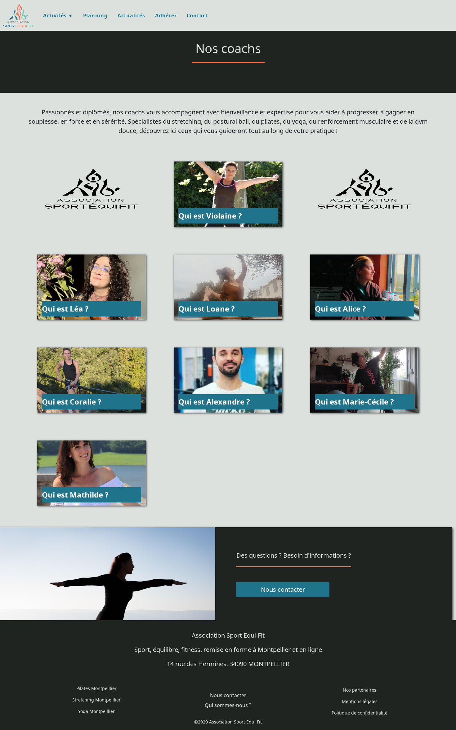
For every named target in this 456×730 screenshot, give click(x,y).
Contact (197, 15)
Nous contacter (283, 589)
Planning (95, 15)
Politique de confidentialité (359, 713)
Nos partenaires (359, 690)
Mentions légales (360, 701)
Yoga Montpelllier (96, 711)
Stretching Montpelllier (96, 700)
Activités (55, 15)
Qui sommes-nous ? (228, 705)
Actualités (131, 15)
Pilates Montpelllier (96, 688)
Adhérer (166, 15)
